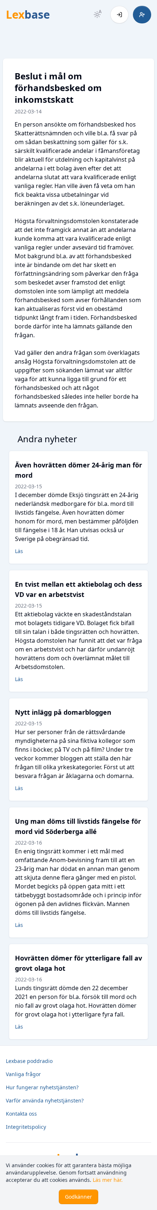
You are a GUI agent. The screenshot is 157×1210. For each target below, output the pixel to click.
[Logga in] (119, 14)
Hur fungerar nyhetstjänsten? (42, 1087)
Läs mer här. (108, 1179)
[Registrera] (142, 14)
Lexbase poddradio (29, 1060)
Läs (19, 551)
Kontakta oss (21, 1113)
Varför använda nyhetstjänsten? (45, 1100)
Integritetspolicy (26, 1126)
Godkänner (78, 1196)
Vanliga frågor (23, 1074)
